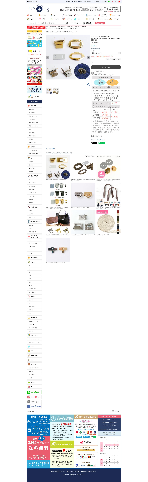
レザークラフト (104, 19)
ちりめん (31, 300)
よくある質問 (96, 1)
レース (30, 250)
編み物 (32, 382)
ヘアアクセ (31, 324)
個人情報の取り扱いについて (59, 471)
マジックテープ (32, 231)
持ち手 (30, 210)
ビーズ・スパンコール (34, 339)
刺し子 (30, 285)
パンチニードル (32, 288)
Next (88, 57)
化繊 (30, 129)
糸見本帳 (31, 171)
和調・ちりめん (32, 135)
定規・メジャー (32, 182)
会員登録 (75, 1)
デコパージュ (32, 374)
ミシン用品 (31, 196)
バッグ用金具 (65, 31)
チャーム (31, 331)
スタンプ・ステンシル (34, 367)
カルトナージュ (116, 15)
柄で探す (31, 139)
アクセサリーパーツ (33, 321)
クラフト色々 (115, 19)
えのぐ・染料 (34, 355)
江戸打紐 (31, 310)
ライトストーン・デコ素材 (34, 342)
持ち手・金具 (80, 15)
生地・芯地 (33, 105)
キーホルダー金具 (33, 327)
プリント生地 (32, 119)
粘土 (32, 351)
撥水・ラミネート (33, 116)
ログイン (69, 1)
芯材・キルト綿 (32, 142)
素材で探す (31, 109)
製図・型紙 (31, 189)
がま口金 (31, 213)
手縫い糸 (31, 165)
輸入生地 (44, 15)
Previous (47, 57)
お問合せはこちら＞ (111, 419)
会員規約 (85, 471)
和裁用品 (31, 202)
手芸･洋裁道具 (68, 15)
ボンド (30, 377)
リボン (30, 253)
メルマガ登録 (104, 1)
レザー (32, 359)
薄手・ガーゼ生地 (33, 126)
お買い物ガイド (87, 1)
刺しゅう (32, 19)
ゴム (30, 240)
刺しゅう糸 (31, 168)
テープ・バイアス (33, 243)
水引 (30, 313)
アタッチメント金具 (73, 31)
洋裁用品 (31, 199)
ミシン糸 (31, 161)
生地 (31, 15)
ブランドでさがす (33, 150)
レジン (78, 19)
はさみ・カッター (33, 192)
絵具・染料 (91, 19)
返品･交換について (96, 136)
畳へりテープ (32, 306)
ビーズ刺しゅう (32, 292)
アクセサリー (56, 19)
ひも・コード (32, 246)
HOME (47, 31)
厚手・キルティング (33, 122)
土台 (30, 278)
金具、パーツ (32, 217)
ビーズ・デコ (68, 19)
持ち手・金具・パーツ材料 (55, 31)
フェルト (31, 371)
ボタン (30, 228)
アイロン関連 (32, 186)
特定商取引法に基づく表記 (74, 471)
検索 (81, 1)
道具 (30, 282)
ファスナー (31, 225)
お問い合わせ (93, 471)
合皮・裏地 (31, 132)
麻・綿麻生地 (32, 112)
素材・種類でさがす (33, 153)
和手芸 (43, 19)
